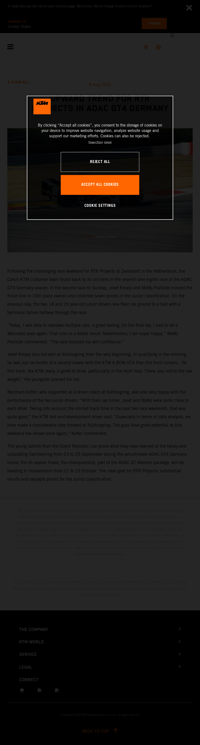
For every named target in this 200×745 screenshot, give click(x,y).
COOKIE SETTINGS (100, 206)
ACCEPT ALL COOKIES (100, 184)
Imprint (107, 142)
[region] (100, 158)
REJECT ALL (100, 162)
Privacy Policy (96, 142)
